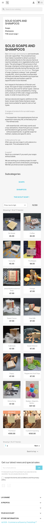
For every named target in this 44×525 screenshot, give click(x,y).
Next (37, 446)
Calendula (11, 346)
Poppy (12, 373)
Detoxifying (12, 401)
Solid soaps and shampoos (16, 22)
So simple (11, 233)
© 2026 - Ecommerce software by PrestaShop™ (19, 522)
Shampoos (9, 31)
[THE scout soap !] (21, 194)
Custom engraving (32, 431)
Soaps (7, 28)
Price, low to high (15, 205)
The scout (11, 431)
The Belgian (32, 261)
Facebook (3, 485)
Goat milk (32, 318)
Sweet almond (32, 346)
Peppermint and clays (32, 373)
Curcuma (12, 261)
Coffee (32, 233)
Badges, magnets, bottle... (32, 402)
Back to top (33, 451)
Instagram (9, 485)
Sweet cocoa (11, 318)
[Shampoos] (21, 187)
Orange (32, 289)
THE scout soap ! (11, 34)
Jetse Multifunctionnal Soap (12, 290)
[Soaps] (21, 179)
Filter (34, 205)
